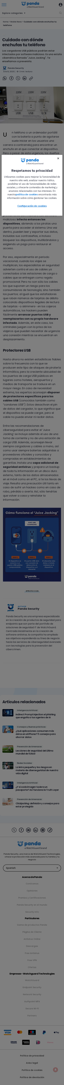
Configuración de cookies (32, 205)
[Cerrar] (58, 158)
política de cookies (27, 194)
